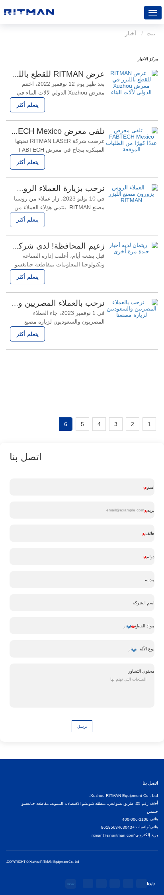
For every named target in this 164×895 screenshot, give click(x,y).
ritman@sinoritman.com (113, 835)
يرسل (82, 726)
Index (70, 884)
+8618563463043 (118, 827)
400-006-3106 (135, 819)
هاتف (149, 533)
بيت (151, 33)
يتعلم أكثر (27, 105)
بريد (150, 510)
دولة (150, 556)
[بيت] (29, 11)
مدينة (149, 579)
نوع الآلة (147, 648)
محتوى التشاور (141, 671)
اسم (150, 487)
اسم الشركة (143, 602)
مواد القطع (144, 625)
